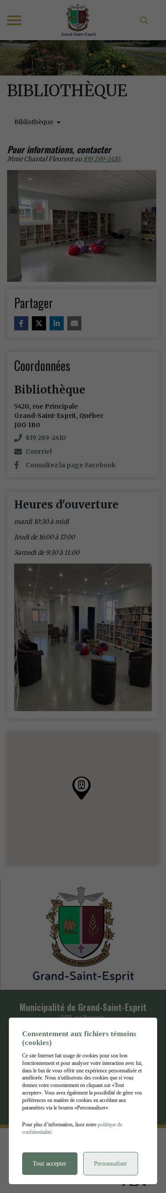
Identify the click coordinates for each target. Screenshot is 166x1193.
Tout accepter (49, 1163)
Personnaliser (110, 1163)
